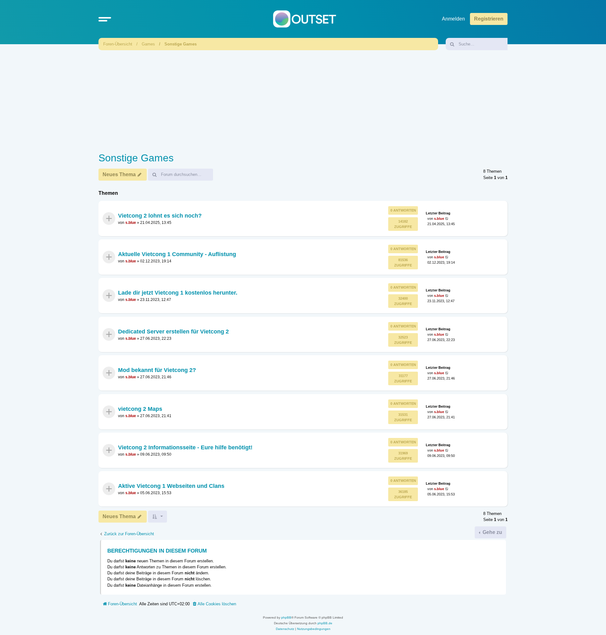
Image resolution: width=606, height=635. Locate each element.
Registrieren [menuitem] (488, 18)
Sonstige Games (180, 44)
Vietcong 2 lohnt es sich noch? (160, 215)
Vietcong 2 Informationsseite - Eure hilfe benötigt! (185, 447)
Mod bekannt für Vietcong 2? (157, 370)
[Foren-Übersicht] (304, 19)
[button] (104, 19)
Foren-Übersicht (117, 44)
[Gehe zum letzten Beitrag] (447, 218)
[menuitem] (214, 604)
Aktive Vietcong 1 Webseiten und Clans (171, 486)
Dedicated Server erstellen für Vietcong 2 (173, 331)
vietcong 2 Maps (140, 408)
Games (148, 44)
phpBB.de (325, 623)
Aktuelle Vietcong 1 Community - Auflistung (177, 254)
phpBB (286, 617)
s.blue (130, 222)
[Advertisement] (303, 99)
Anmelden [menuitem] (453, 18)
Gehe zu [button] (491, 532)
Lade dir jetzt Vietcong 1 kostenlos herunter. (177, 293)
